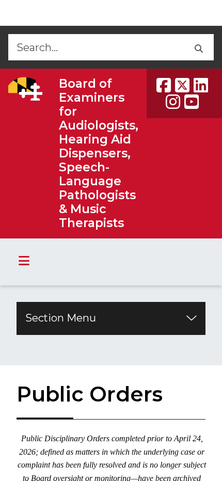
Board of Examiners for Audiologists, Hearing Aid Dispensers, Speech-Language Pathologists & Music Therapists (98, 153)
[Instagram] (173, 101)
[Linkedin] (201, 85)
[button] (198, 47)
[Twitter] (182, 85)
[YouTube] (191, 101)
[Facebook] (163, 85)
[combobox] (95, 47)
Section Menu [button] (60, 318)
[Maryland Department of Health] (25, 89)
